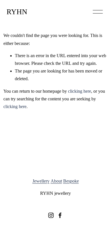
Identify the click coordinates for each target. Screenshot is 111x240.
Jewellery (41, 181)
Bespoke (71, 181)
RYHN (17, 12)
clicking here (79, 91)
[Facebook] (60, 215)
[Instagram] (51, 215)
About (56, 181)
